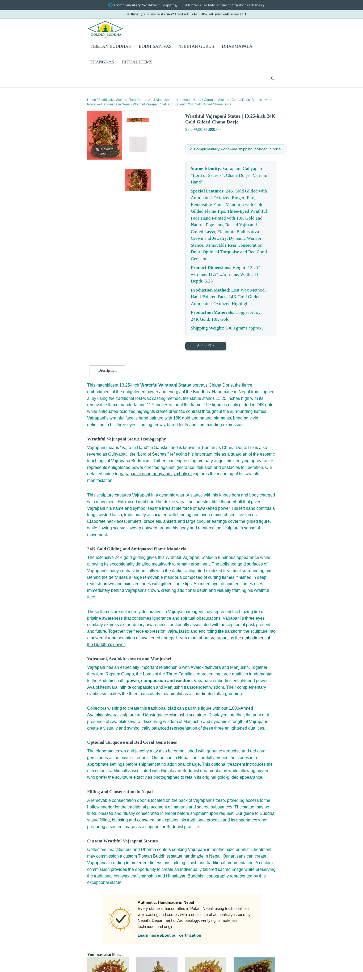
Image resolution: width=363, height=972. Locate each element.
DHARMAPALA (237, 46)
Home (91, 100)
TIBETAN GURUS (196, 46)
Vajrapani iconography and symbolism (156, 474)
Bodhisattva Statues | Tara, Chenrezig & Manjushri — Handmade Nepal (149, 100)
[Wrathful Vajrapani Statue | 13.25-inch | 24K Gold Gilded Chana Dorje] (138, 144)
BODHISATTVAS (155, 46)
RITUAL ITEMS (137, 62)
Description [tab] (107, 370)
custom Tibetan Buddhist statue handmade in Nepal (172, 856)
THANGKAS (102, 62)
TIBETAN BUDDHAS (110, 46)
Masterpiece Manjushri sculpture (175, 715)
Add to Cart (206, 346)
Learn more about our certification (169, 935)
